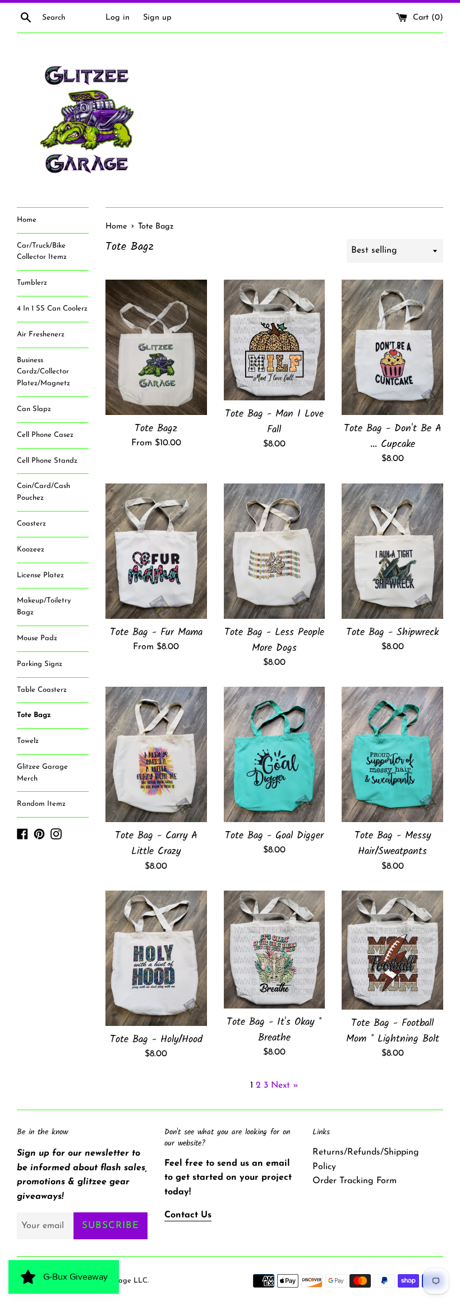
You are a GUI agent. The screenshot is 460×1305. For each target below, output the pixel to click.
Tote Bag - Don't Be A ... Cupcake (392, 436)
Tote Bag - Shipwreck (392, 632)
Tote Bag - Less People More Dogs (274, 640)
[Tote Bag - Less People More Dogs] (274, 551)
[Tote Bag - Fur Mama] (156, 551)
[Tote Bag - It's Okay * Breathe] (274, 950)
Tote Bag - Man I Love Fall (274, 421)
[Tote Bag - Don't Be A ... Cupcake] (392, 347)
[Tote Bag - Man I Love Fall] (274, 340)
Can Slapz (34, 409)
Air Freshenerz (41, 334)
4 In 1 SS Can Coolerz (52, 308)
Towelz (28, 741)
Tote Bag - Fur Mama (156, 632)
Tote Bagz (34, 715)
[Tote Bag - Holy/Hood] (156, 958)
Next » (284, 1085)
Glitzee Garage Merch (42, 772)
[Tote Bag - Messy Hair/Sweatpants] (392, 754)
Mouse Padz (37, 638)
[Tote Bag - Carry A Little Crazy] (156, 754)
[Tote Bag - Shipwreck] (392, 551)
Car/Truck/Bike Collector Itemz (42, 251)
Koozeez (30, 549)
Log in (117, 17)
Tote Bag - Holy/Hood (156, 1039)
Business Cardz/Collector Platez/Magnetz (43, 372)
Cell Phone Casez (45, 435)
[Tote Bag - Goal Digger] (274, 754)
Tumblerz (32, 282)
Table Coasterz (42, 689)
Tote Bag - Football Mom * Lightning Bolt (392, 1031)
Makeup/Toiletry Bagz (44, 606)
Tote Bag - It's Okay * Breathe (274, 1030)
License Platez (40, 575)
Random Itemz (41, 803)
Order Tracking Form (354, 1180)
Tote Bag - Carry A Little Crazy (156, 843)
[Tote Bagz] (156, 347)
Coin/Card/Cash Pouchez (43, 491)
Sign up (157, 17)
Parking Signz (39, 664)
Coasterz (31, 523)
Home (26, 219)
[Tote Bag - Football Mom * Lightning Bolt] (392, 950)
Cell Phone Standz (47, 460)
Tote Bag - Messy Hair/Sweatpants (393, 843)
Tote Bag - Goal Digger (274, 835)
